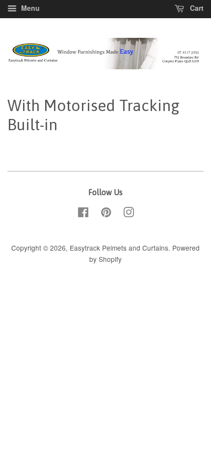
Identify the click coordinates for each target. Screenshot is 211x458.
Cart (196, 8)
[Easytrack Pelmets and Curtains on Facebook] (83, 214)
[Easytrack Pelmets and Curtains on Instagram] (128, 214)
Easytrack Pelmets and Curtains (119, 248)
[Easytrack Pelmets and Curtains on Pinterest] (106, 214)
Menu (29, 8)
